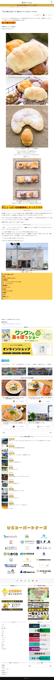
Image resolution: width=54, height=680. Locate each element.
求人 (2, 643)
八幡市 (34, 364)
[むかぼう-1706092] (27, 256)
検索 (50, 432)
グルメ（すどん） (6, 364)
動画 (2, 635)
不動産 (3, 645)
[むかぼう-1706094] (27, 53)
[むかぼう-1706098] (27, 126)
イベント (3, 639)
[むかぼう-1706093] (27, 90)
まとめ (3, 632)
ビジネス (3, 641)
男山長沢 (49, 364)
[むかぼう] (27, 178)
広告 (2, 646)
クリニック (4, 637)
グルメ (51, 15)
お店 (2, 633)
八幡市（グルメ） (41, 364)
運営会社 (3, 670)
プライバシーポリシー (6, 668)
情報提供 (3, 665)
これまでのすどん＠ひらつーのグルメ (11, 324)
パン (13, 364)
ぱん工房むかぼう (20, 364)
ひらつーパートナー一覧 (6, 598)
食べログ (5, 298)
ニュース (3, 626)
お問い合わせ (4, 648)
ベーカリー (28, 364)
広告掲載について (5, 672)
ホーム (3, 624)
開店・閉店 (4, 628)
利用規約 (3, 667)
